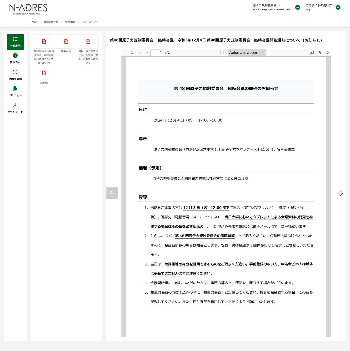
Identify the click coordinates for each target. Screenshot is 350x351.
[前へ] (112, 193)
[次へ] (340, 193)
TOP (34, 22)
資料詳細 (70, 21)
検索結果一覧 (51, 21)
